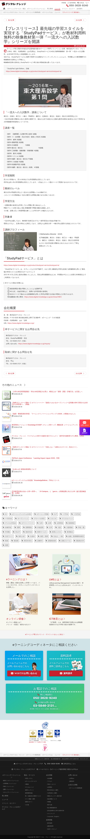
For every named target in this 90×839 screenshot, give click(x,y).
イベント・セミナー (68, 8)
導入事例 (50, 8)
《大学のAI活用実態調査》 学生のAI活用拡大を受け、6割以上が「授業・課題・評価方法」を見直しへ (47, 391)
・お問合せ (71, 778)
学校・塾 (81, 527)
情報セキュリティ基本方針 (42, 759)
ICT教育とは (56, 618)
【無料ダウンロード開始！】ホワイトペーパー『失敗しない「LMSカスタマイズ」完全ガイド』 (45, 447)
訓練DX (39, 541)
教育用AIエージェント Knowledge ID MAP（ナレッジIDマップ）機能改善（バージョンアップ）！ (46, 425)
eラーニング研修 (42, 514)
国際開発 (29, 527)
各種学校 (8, 527)
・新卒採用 (49, 823)
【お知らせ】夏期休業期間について (24, 469)
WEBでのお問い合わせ (25, 673)
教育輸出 (70, 532)
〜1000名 (8, 518)
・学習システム (28, 778)
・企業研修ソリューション (9, 783)
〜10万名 (77, 514)
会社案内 (79, 8)
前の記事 (11, 20)
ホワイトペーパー (28, 523)
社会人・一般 (58, 536)
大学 (50, 527)
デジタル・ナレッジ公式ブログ (11, 808)
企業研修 (60, 523)
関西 (6, 545)
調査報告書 (52, 541)
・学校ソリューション (8, 786)
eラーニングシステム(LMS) (21, 514)
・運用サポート (28, 802)
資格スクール (66, 541)
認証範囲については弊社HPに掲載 (37, 742)
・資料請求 (71, 781)
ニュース (57, 8)
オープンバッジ (23, 518)
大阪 (59, 527)
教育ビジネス (56, 532)
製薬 (6, 541)
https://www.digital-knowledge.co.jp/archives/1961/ (43, 297)
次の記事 (79, 20)
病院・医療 (44, 536)
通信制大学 (80, 541)
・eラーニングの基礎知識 (75, 788)
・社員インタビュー (51, 829)
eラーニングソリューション (36, 8)
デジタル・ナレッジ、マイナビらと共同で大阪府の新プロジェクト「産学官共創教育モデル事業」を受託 (48, 436)
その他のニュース (12, 385)
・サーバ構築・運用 (29, 799)
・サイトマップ (50, 813)
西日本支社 (28, 541)
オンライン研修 (15, 618)
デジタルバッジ (67, 518)
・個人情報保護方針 (51, 807)
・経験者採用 (49, 826)
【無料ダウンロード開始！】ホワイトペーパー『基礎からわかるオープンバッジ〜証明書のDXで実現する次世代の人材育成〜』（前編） (50, 403)
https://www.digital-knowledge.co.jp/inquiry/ (34, 344)
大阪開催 (69, 527)
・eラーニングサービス (30, 781)
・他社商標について (51, 799)
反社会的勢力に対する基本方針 (70, 759)
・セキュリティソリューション (10, 792)
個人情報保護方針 (55, 759)
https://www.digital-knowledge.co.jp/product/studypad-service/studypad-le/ (33, 71)
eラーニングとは (15, 579)
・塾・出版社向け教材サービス (32, 796)
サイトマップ (83, 759)
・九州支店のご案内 (51, 793)
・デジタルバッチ (29, 787)
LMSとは (54, 579)
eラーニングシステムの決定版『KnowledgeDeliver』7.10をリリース (35, 480)
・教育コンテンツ (29, 790)
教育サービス (42, 532)
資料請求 (67, 673)
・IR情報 (48, 802)
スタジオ (53, 518)
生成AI (32, 536)
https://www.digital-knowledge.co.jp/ (21, 323)
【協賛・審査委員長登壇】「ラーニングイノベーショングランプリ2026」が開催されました (44, 414)
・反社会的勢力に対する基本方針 (55, 810)
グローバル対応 (39, 518)
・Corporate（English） (53, 816)
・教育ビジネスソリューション (10, 780)
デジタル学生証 (10, 523)
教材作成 (29, 532)
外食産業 (40, 527)
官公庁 (17, 532)
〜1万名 (65, 514)
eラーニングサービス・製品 (17, 8)
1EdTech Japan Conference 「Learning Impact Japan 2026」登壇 (35, 458)
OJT (55, 514)
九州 (40, 523)
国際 (18, 527)
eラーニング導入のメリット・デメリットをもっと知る (44, 634)
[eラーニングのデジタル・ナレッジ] (14, 3)
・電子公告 (49, 805)
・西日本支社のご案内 (52, 790)
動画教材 (71, 523)
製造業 (16, 541)
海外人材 (21, 536)
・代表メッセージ (51, 784)
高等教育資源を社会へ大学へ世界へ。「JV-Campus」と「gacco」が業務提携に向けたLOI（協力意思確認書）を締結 (49, 492)
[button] (80, 3)
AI (6, 514)
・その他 (26, 805)
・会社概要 (49, 778)
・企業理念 (49, 787)
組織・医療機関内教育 (76, 536)
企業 (49, 523)
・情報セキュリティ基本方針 (54, 796)
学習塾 (7, 532)
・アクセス (49, 781)
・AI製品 (26, 784)
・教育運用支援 (28, 793)
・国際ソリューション (8, 789)
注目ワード (9, 536)
